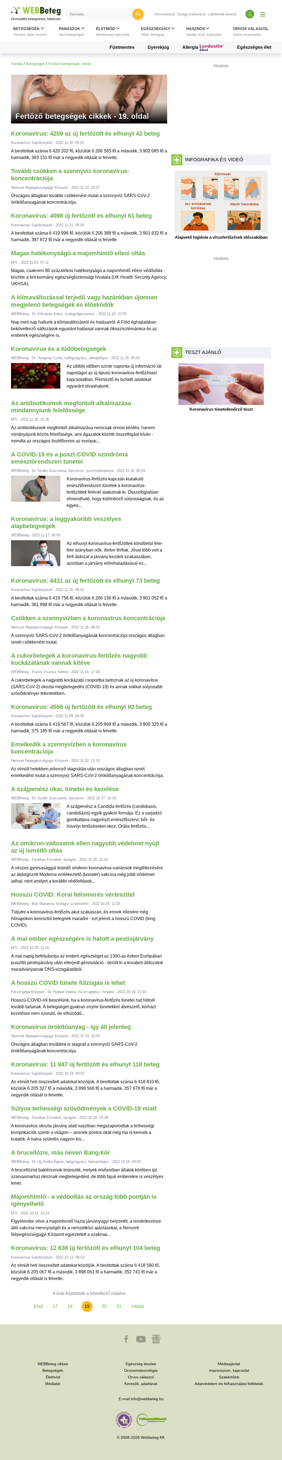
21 (118, 1306)
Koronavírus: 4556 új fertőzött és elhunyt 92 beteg (81, 706)
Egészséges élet (254, 47)
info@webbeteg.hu (147, 1399)
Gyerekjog (158, 47)
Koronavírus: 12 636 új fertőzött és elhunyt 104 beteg (85, 1247)
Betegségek (35, 64)
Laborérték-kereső (222, 14)
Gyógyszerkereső (191, 14)
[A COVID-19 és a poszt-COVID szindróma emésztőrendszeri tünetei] (35, 492)
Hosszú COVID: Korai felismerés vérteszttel (73, 894)
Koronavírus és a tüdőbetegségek (58, 348)
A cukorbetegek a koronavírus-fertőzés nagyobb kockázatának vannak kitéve (79, 659)
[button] (30, 32)
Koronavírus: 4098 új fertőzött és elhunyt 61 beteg (81, 215)
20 (104, 1306)
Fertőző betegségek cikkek (69, 64)
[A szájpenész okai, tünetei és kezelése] (35, 818)
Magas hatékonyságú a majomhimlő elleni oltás (78, 253)
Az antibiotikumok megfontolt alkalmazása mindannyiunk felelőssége (71, 407)
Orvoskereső (164, 14)
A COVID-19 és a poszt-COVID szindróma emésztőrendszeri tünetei (69, 458)
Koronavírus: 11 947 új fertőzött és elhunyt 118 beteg (85, 1064)
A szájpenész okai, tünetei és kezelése (65, 789)
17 (55, 1306)
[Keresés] (137, 14)
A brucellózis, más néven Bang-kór (60, 1152)
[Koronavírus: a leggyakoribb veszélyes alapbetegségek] (35, 555)
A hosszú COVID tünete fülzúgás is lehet (68, 982)
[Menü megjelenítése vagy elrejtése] (263, 14)
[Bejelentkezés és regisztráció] (249, 14)
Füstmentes (122, 47)
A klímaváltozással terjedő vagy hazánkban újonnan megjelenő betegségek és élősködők (84, 301)
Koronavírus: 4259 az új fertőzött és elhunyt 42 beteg (85, 133)
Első (38, 1306)
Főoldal (17, 64)
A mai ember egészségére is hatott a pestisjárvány (82, 938)
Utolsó (137, 1306)
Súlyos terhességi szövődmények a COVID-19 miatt (84, 1108)
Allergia (190, 47)
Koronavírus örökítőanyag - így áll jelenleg (71, 1026)
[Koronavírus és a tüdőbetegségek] (35, 378)
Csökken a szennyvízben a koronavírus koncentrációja (88, 618)
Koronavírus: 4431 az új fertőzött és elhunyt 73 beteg (85, 580)
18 (69, 1306)
